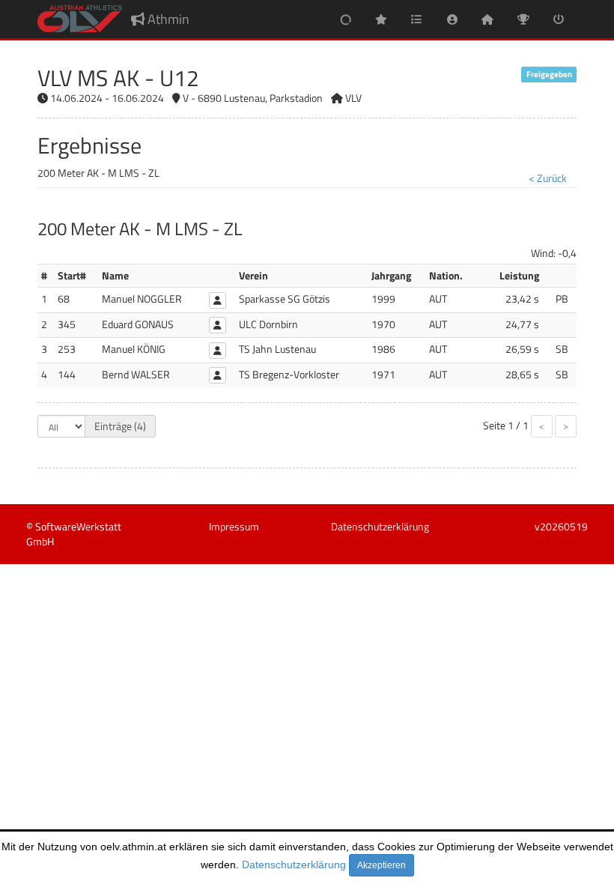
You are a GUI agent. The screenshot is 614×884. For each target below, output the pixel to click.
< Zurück (548, 178)
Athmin (167, 19)
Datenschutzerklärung (294, 865)
